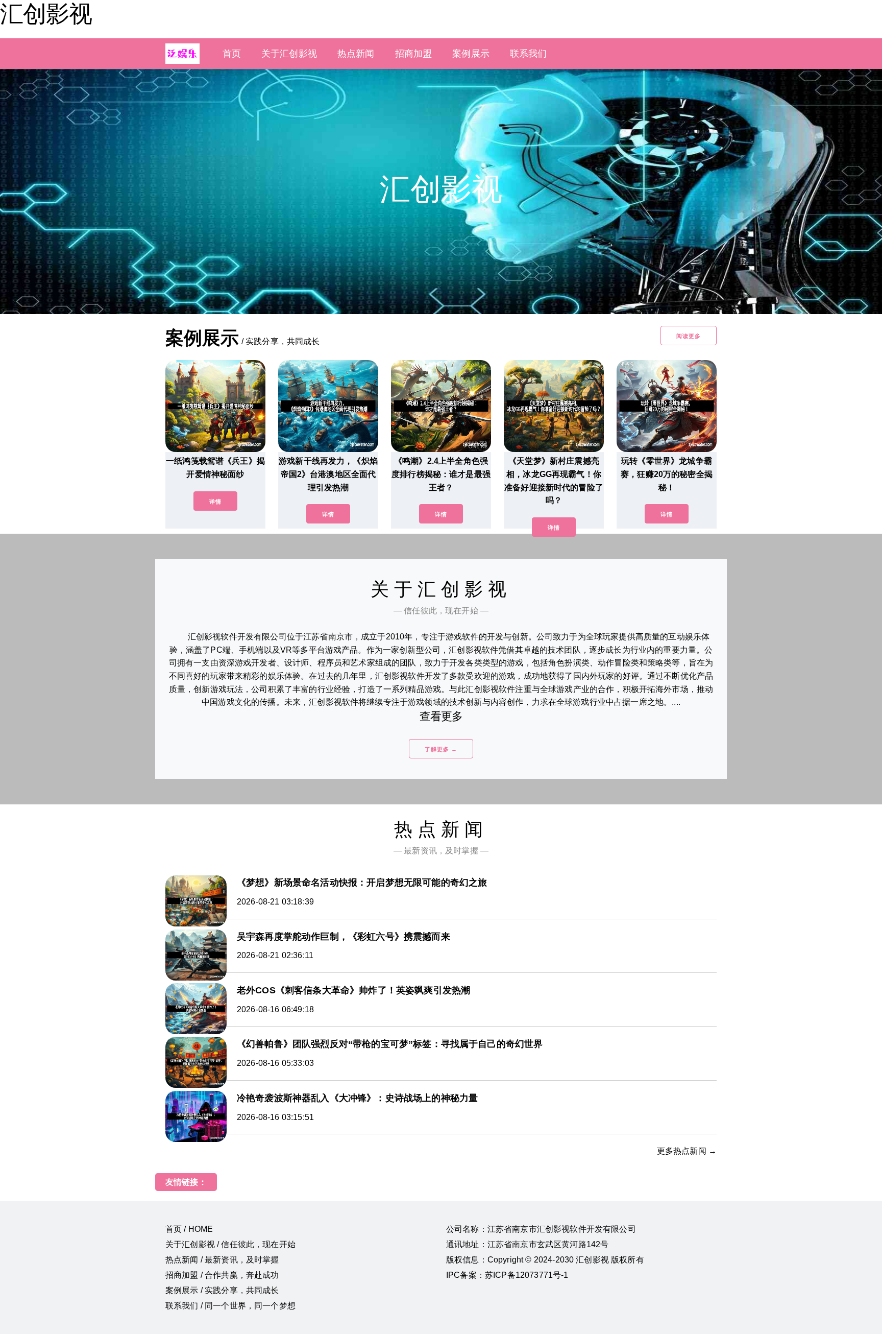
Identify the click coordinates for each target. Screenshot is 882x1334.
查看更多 (441, 716)
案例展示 (470, 54)
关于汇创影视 (289, 54)
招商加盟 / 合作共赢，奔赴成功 (222, 1275)
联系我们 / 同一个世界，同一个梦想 (230, 1305)
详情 (215, 501)
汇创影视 (46, 14)
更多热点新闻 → (687, 1151)
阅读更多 (688, 336)
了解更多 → (441, 749)
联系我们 (528, 54)
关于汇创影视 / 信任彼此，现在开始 (230, 1244)
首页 (232, 54)
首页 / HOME (189, 1229)
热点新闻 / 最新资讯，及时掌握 (222, 1259)
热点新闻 (356, 54)
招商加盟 (413, 54)
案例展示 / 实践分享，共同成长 (222, 1290)
